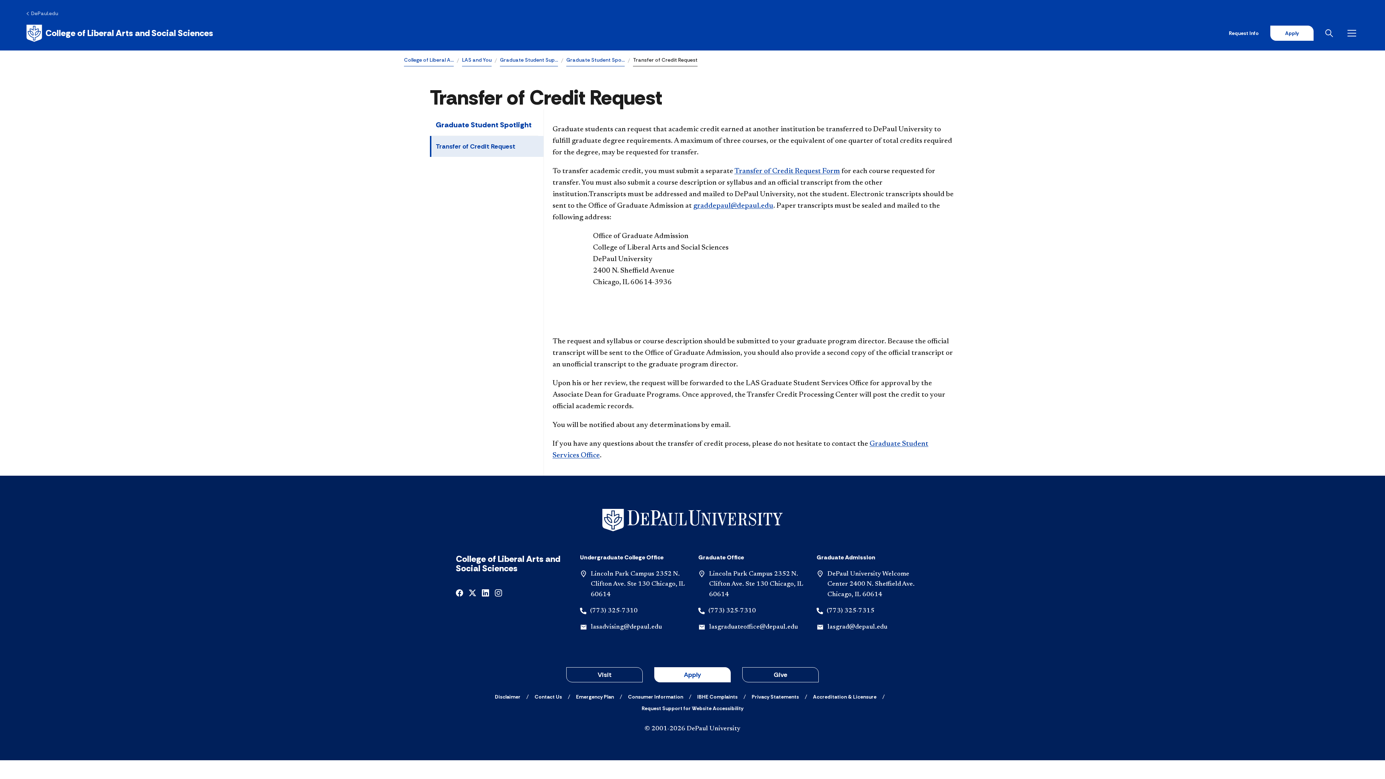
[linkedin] (485, 592)
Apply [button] (692, 674)
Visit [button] (605, 674)
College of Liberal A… (429, 60)
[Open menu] (1353, 33)
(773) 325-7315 (850, 611)
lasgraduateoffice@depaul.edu (753, 627)
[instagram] (498, 592)
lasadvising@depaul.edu (626, 627)
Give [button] (780, 674)
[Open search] (1330, 33)
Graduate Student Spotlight (484, 124)
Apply (1292, 33)
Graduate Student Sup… (529, 60)
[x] (472, 592)
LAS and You (477, 60)
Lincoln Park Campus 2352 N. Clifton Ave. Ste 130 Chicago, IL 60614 (638, 584)
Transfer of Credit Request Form (787, 171)
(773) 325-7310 (614, 611)
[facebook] (459, 592)
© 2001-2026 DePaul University (692, 729)
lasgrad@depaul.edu (857, 627)
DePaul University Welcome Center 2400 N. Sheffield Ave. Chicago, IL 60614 (871, 584)
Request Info (1244, 33)
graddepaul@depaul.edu (733, 206)
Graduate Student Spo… (595, 60)
